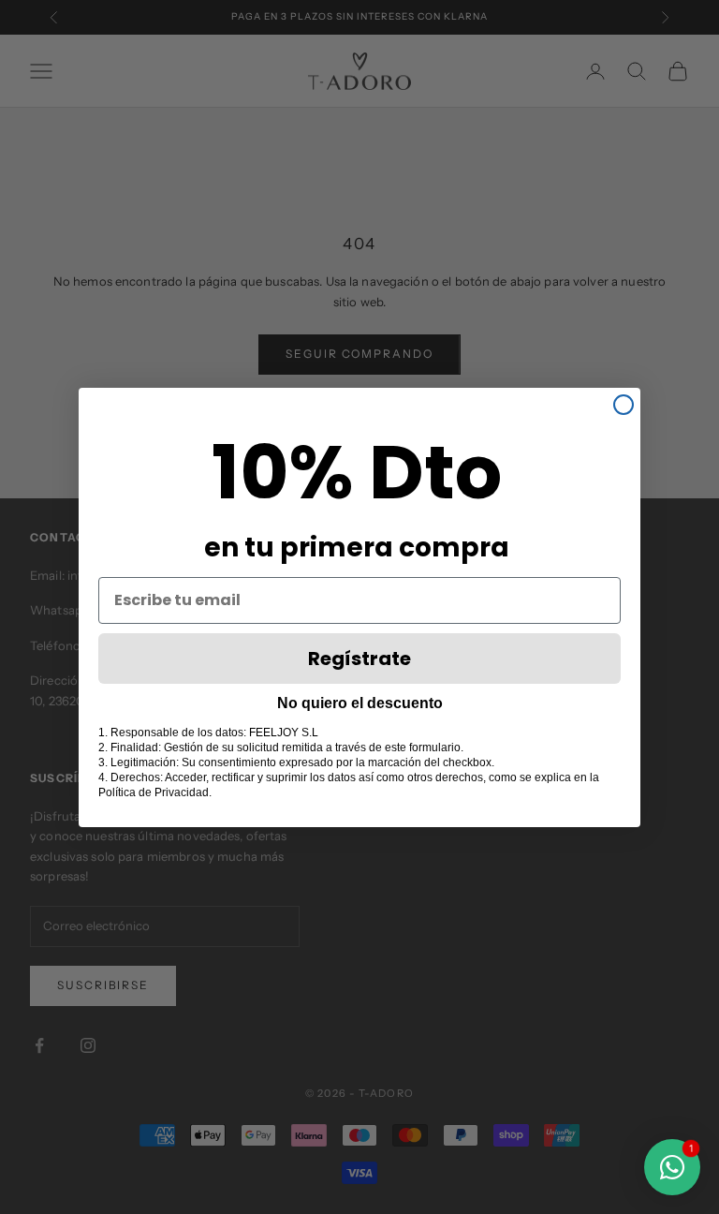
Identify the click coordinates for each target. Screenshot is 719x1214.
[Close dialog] (623, 404)
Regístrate (359, 658)
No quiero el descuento (360, 703)
